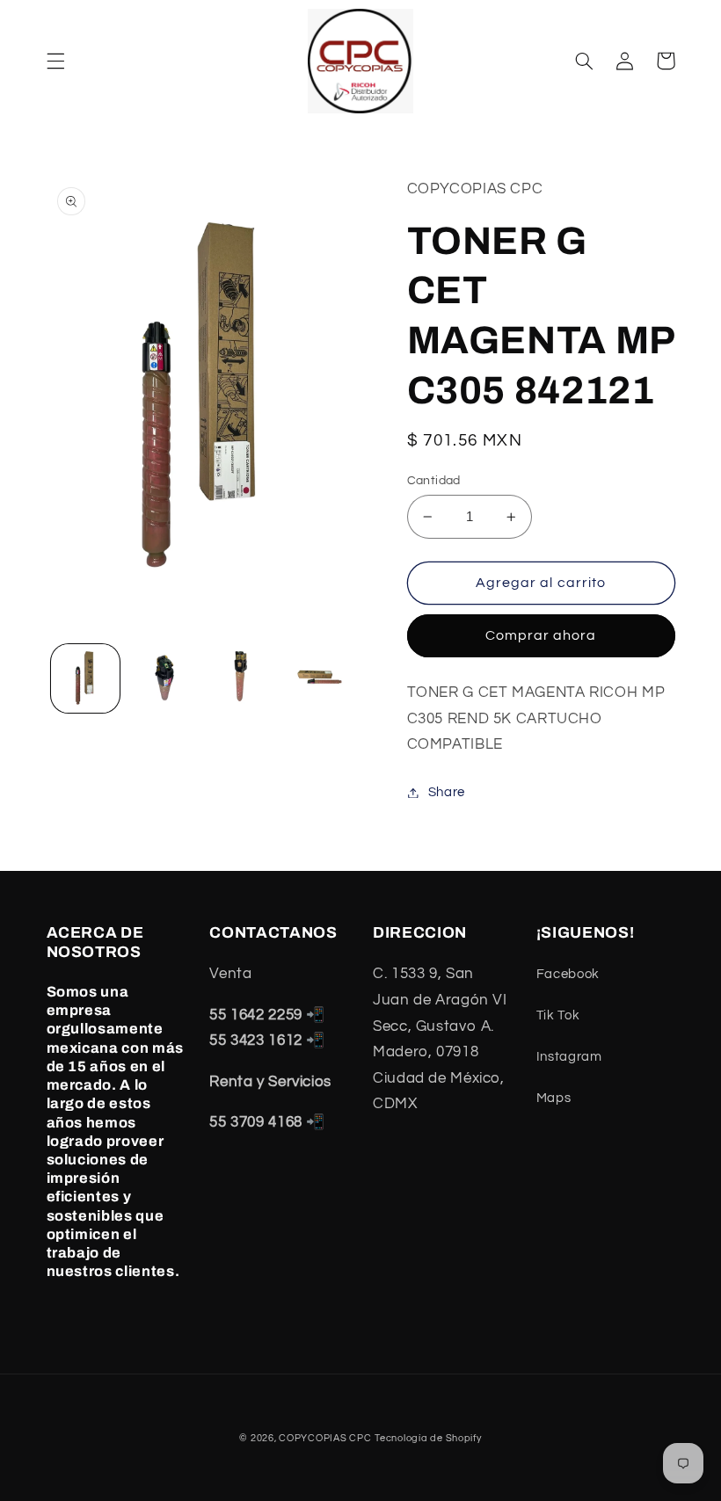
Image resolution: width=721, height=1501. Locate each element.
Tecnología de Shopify (428, 1438)
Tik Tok (557, 1015)
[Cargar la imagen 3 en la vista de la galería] (241, 678)
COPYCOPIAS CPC (325, 1438)
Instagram (569, 1056)
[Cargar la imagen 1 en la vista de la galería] (85, 678)
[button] (55, 60)
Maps (554, 1098)
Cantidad (434, 481)
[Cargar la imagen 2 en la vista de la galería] (163, 678)
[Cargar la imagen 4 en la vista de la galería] (319, 678)
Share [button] (446, 792)
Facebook (568, 974)
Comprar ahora (541, 635)
